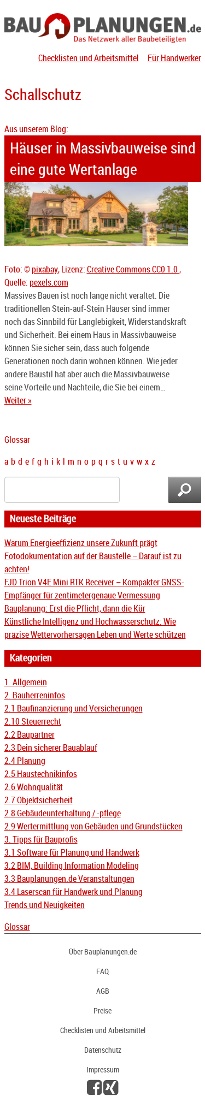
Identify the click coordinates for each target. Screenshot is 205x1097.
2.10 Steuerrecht (32, 721)
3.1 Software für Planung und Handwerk (71, 852)
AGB (102, 991)
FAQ (102, 971)
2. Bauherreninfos (34, 695)
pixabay (45, 269)
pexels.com (49, 282)
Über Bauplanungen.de (103, 951)
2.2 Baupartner (29, 734)
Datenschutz (102, 1050)
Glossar (17, 927)
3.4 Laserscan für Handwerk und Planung (73, 892)
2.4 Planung (24, 761)
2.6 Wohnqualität (33, 787)
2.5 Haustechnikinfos (40, 774)
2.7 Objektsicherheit (38, 800)
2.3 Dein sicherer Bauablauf (50, 748)
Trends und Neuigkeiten (44, 905)
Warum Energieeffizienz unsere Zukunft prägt (80, 543)
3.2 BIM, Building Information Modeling (71, 865)
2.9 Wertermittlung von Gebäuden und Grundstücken (93, 826)
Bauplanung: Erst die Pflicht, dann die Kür (74, 608)
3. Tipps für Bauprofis (41, 839)
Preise (102, 1010)
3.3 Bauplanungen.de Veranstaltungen (69, 879)
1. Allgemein (25, 682)
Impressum (102, 1069)
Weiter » (18, 400)
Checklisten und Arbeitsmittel (88, 58)
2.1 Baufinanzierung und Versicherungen (73, 708)
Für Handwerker (174, 58)
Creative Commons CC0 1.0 (133, 269)
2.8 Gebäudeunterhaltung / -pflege (62, 813)
